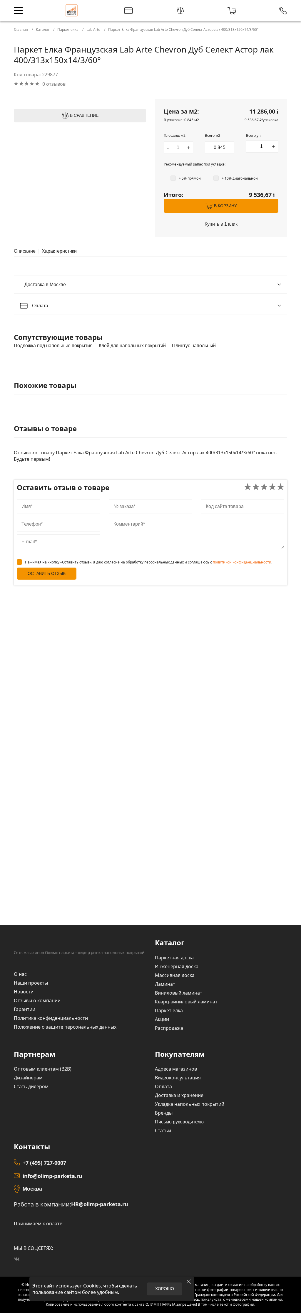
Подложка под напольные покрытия (53, 345)
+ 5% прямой (190, 178)
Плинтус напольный (194, 345)
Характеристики (59, 251)
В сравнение (84, 115)
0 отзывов (54, 84)
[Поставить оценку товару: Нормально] (264, 487)
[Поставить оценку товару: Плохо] (256, 487)
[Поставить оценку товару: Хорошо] (272, 487)
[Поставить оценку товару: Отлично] (280, 487)
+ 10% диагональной (240, 178)
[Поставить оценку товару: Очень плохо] (247, 487)
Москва (32, 1189)
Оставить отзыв (47, 573)
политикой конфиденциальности (242, 562)
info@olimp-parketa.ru (52, 1175)
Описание (25, 251)
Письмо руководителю (179, 1121)
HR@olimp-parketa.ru (99, 1204)
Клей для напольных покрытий (132, 345)
